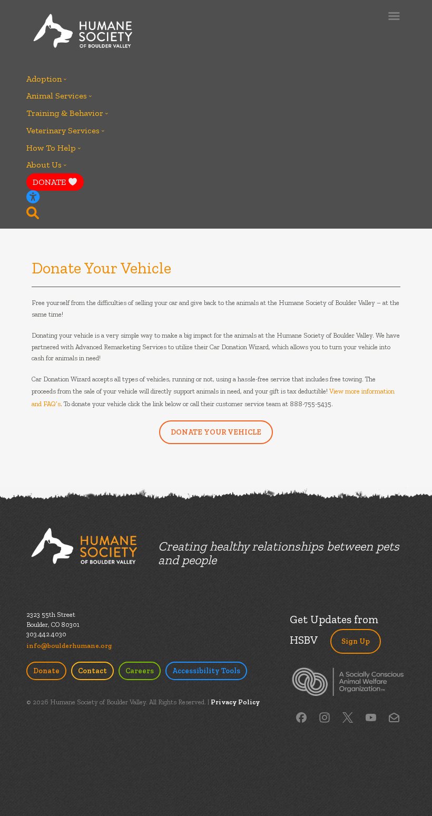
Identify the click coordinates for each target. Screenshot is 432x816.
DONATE (50, 182)
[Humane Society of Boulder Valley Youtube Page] (371, 717)
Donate (46, 670)
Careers (139, 670)
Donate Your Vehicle (216, 432)
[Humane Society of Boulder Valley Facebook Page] (301, 717)
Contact (92, 670)
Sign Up (355, 641)
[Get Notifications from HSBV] (394, 717)
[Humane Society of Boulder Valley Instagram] (324, 717)
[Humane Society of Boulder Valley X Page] (347, 717)
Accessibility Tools (206, 670)
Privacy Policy (235, 702)
